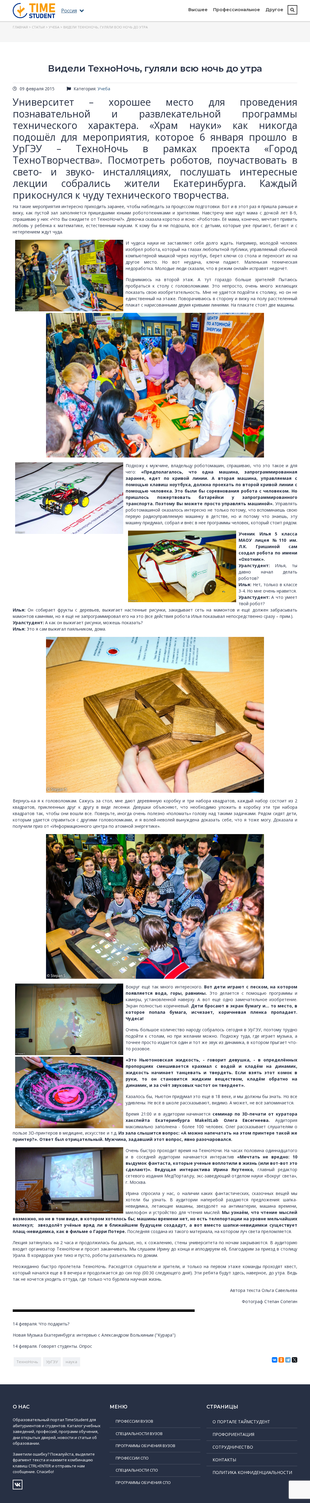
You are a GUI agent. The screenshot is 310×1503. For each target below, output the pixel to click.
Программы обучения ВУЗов (145, 1445)
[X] (294, 1360)
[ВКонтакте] (274, 1360)
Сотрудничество (233, 1447)
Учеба (54, 27)
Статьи (38, 27)
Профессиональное (236, 9)
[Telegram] (288, 1360)
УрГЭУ (52, 1361)
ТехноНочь (27, 1361)
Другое (274, 9)
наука (71, 1361)
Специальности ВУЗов (139, 1433)
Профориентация (233, 1434)
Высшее (198, 9)
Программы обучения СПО (143, 1482)
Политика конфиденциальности (252, 1472)
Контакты (224, 1460)
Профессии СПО (132, 1458)
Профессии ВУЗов (134, 1421)
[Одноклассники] (281, 1360)
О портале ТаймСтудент (241, 1421)
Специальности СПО (137, 1470)
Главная (20, 27)
